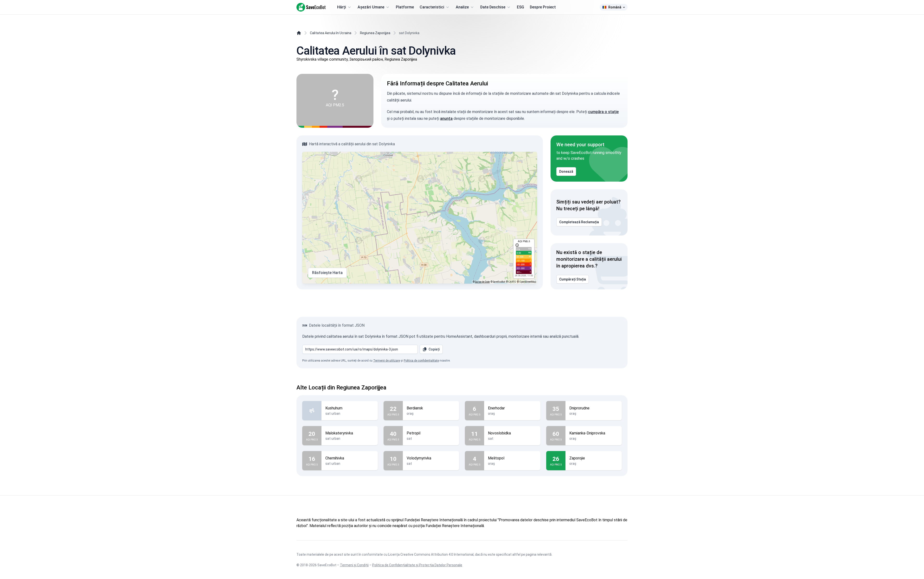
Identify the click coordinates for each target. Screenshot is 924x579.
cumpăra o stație (603, 111)
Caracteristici (432, 7)
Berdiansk (415, 408)
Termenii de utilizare (386, 360)
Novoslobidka (499, 433)
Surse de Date (482, 281)
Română (614, 7)
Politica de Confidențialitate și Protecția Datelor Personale (417, 565)
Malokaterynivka (339, 433)
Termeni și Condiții (354, 565)
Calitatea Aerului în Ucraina (330, 33)
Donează (566, 171)
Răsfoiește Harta (327, 272)
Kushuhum (333, 408)
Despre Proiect (543, 7)
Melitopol (496, 458)
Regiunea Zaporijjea (375, 33)
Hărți (341, 7)
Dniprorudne (579, 408)
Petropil (413, 433)
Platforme (405, 7)
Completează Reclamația (579, 222)
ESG (520, 7)
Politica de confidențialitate (421, 360)
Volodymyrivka (419, 458)
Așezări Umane (371, 7)
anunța (446, 118)
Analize (462, 7)
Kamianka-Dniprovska (587, 433)
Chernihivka (334, 458)
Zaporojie (577, 458)
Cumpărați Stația (572, 279)
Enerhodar (496, 408)
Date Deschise (492, 7)
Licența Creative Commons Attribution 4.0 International (431, 554)
